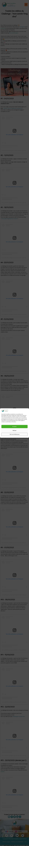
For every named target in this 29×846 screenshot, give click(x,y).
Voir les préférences (14, 434)
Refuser (14, 430)
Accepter (14, 426)
